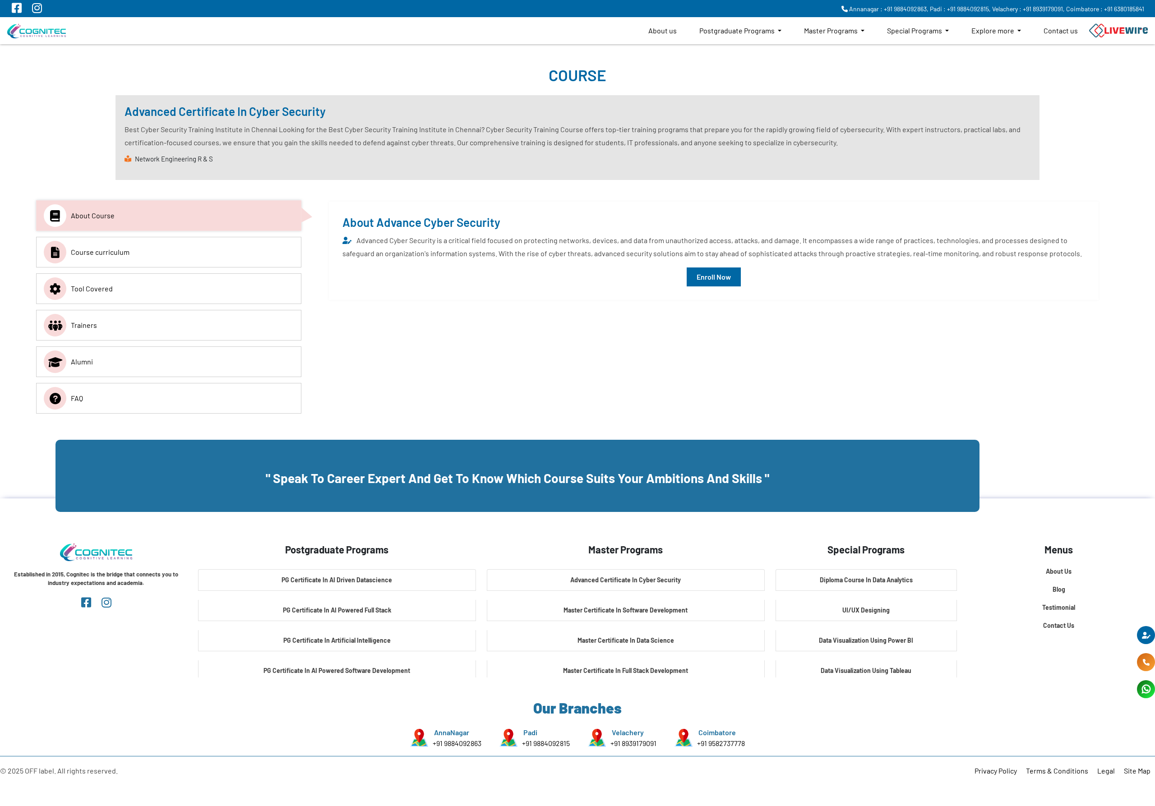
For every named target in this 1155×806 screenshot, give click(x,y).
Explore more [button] (993, 30)
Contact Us (1058, 625)
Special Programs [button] (915, 30)
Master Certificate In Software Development (626, 610)
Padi (530, 732)
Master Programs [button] (831, 30)
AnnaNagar (451, 732)
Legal (1106, 770)
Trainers (84, 325)
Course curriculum (100, 252)
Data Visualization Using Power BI (866, 640)
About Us (1059, 571)
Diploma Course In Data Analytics (866, 580)
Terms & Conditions (1057, 770)
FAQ (77, 398)
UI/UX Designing (866, 610)
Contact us (1061, 30)
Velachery (628, 732)
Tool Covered (92, 288)
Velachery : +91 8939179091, (1028, 9)
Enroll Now (714, 276)
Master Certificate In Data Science (626, 640)
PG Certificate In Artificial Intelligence (337, 640)
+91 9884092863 (457, 743)
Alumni (82, 361)
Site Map (1137, 770)
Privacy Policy (996, 770)
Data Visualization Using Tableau (866, 670)
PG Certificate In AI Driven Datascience (337, 580)
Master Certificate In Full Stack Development (625, 670)
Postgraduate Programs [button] (737, 30)
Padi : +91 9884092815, (960, 9)
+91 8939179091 (633, 743)
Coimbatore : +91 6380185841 (1105, 9)
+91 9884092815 (546, 743)
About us (662, 30)
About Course (93, 215)
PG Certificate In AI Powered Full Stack (337, 610)
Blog (1059, 589)
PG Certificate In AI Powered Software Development (336, 670)
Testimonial (1058, 607)
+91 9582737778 (721, 743)
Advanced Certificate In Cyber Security (625, 580)
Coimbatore (717, 732)
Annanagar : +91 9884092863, (888, 9)
